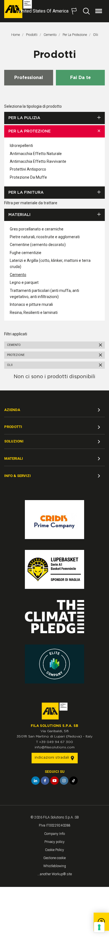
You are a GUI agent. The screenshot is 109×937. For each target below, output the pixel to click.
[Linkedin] (35, 780)
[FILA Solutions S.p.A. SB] (18, 9)
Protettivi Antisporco (28, 169)
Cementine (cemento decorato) (38, 244)
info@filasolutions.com (55, 747)
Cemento (50, 35)
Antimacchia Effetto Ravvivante (38, 161)
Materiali (19, 215)
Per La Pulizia (24, 118)
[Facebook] (45, 780)
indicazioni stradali (52, 757)
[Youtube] (54, 780)
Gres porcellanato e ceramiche (36, 229)
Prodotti (31, 35)
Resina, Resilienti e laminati (34, 312)
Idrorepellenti (21, 145)
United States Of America (43, 11)
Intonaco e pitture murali (31, 304)
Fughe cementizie (25, 252)
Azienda (12, 410)
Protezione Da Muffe (28, 177)
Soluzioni (13, 441)
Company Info (54, 834)
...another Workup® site (54, 874)
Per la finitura (26, 193)
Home (15, 35)
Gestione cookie (54, 858)
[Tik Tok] (73, 780)
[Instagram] (64, 780)
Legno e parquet (24, 282)
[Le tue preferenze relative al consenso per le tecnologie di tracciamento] (99, 927)
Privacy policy (54, 842)
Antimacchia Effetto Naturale (36, 153)
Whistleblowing (54, 866)
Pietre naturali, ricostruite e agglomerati (45, 237)
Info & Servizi (17, 476)
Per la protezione (75, 35)
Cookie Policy (54, 850)
